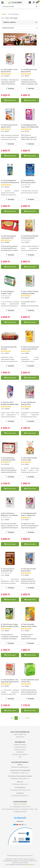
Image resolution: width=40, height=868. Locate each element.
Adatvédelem (20, 752)
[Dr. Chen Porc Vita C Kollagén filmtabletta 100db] (10, 392)
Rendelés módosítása (20, 744)
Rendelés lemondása (20, 747)
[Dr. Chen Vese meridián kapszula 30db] (30, 558)
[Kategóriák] (2, 2)
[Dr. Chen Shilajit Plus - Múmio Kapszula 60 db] (30, 170)
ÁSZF (20, 757)
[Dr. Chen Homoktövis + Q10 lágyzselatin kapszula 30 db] (10, 669)
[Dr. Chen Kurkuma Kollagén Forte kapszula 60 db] (30, 225)
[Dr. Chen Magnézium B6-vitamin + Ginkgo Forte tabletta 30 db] (30, 503)
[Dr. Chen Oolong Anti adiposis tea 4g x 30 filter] (30, 614)
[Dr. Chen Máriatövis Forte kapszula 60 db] (30, 59)
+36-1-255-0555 (22, 804)
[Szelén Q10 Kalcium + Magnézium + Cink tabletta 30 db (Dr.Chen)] (10, 503)
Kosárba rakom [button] (11, 100)
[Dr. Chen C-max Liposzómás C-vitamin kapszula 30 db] (30, 336)
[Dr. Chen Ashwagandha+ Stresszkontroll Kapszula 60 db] (10, 170)
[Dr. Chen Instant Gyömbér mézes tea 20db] (30, 447)
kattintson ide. (31, 864)
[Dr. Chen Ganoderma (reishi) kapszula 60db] (10, 447)
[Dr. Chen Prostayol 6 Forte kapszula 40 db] (10, 114)
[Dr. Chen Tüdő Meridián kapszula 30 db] (30, 392)
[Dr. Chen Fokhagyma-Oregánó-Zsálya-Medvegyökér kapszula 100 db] (10, 281)
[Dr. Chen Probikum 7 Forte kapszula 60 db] (10, 59)
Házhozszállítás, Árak (20, 734)
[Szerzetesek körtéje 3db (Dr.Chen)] (10, 336)
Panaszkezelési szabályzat (20, 754)
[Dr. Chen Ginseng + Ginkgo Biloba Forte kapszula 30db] (10, 614)
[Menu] (30, 2)
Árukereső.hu (20, 821)
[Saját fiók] (33, 2)
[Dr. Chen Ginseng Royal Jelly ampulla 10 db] (10, 225)
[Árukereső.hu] (20, 818)
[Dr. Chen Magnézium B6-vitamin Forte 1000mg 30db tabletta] (30, 114)
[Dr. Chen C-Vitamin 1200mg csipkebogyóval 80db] (30, 281)
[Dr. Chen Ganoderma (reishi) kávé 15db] (10, 558)
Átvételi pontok (20, 737)
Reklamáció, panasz (20, 749)
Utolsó (27, 718)
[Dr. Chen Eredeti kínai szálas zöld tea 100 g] (30, 669)
